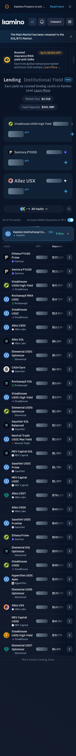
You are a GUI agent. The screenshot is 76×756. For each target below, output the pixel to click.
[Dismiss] (71, 36)
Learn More (42, 90)
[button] (68, 208)
